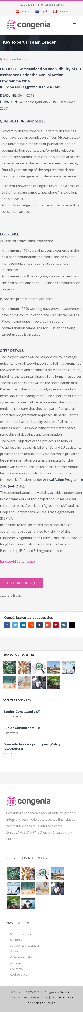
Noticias (15, 963)
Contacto (16, 969)
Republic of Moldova (15, 59)
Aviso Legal (57, 997)
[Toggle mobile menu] (75, 25)
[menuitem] (22, 11)
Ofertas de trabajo (22, 957)
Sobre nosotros (20, 934)
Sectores (16, 940)
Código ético (18, 974)
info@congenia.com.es (51, 4)
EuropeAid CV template (17, 561)
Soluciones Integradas (25, 945)
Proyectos (17, 951)
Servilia (64, 992)
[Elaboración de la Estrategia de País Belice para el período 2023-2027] (24, 667)
